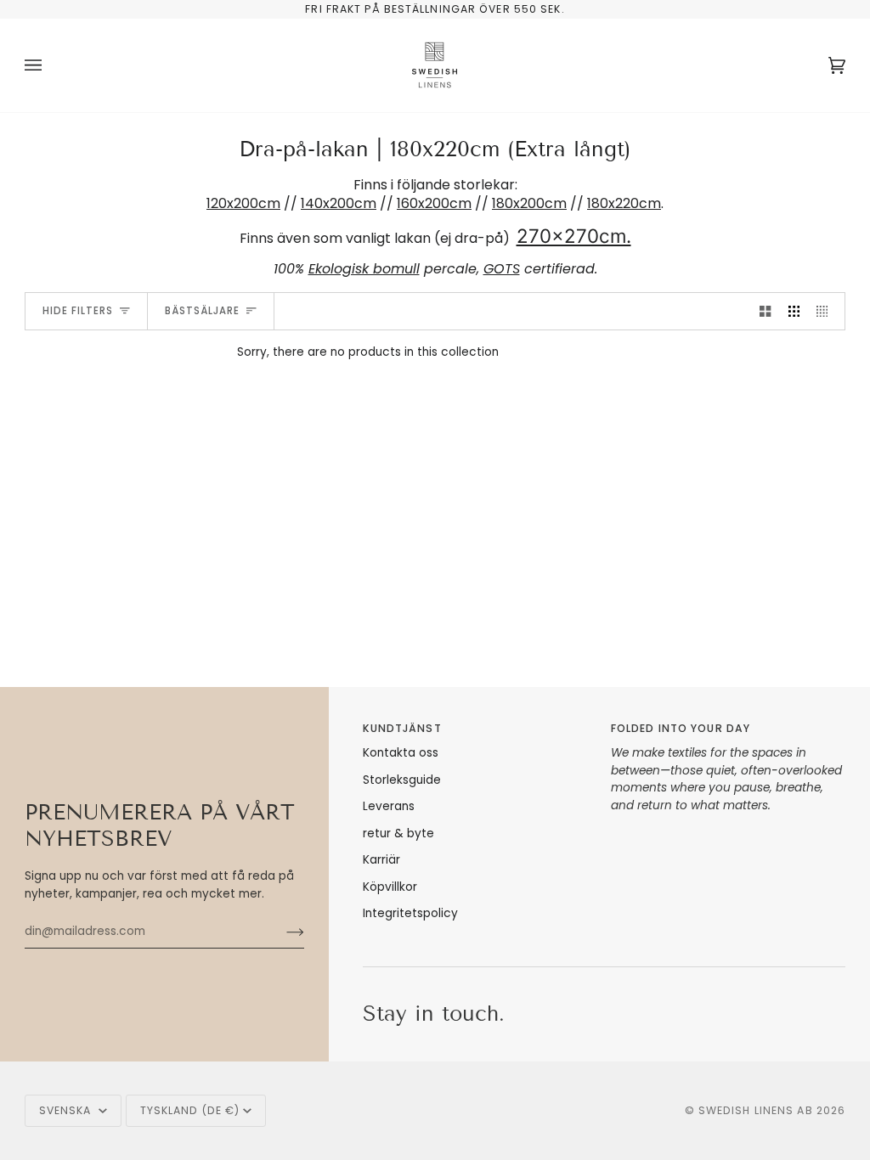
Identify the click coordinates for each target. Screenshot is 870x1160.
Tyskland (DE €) (190, 1110)
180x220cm (624, 203)
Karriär (381, 860)
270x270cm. (574, 235)
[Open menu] (50, 65)
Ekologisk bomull (364, 269)
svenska (67, 1110)
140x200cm (338, 203)
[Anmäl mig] (281, 931)
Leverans (389, 806)
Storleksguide (402, 780)
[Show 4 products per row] (826, 311)
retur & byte (398, 833)
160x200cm (434, 203)
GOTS (501, 269)
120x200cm (243, 203)
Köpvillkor (390, 887)
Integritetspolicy (410, 913)
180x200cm (529, 203)
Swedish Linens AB (755, 1110)
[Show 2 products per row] (765, 311)
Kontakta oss (400, 753)
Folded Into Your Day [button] (680, 728)
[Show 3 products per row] (794, 311)
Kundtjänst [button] (402, 728)
